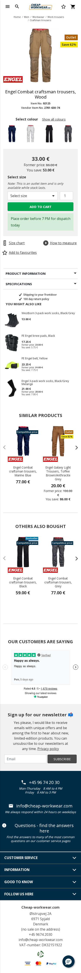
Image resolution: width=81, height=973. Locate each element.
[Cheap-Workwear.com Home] (40, 6)
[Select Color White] (31, 135)
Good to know (18, 881)
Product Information (26, 273)
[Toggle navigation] (7, 6)
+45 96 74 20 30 (44, 782)
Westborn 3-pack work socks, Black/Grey (48, 313)
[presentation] (74, 447)
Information (17, 869)
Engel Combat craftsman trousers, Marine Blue (23, 471)
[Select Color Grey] (69, 135)
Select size (17, 177)
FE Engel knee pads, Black (38, 336)
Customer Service (21, 857)
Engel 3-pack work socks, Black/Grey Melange (45, 382)
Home (17, 16)
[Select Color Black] (50, 135)
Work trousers (56, 16)
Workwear (38, 16)
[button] (68, 961)
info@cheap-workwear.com (44, 806)
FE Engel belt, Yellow (35, 358)
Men (26, 16)
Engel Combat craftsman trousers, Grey (58, 582)
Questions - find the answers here (44, 828)
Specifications (19, 284)
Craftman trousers (40, 20)
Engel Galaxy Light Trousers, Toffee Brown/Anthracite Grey (58, 473)
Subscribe (62, 759)
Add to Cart (40, 206)
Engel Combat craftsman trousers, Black (23, 582)
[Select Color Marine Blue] (12, 135)
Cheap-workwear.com (40, 907)
